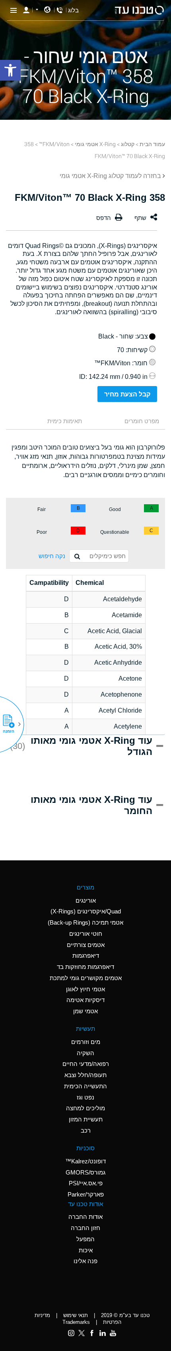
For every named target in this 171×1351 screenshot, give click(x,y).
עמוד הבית (152, 144)
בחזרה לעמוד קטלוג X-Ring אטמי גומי (110, 175)
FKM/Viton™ (54, 144)
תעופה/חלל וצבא (85, 1075)
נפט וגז (85, 1097)
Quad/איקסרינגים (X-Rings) (86, 911)
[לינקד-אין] (102, 1333)
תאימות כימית (64, 421)
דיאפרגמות (85, 955)
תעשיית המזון (86, 1119)
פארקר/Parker (86, 1194)
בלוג (73, 10)
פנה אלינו (85, 1261)
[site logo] (139, 10)
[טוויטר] (81, 1333)
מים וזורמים (85, 1041)
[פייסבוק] (92, 1333)
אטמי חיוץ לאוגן (85, 989)
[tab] (127, 422)
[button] (11, 724)
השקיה (85, 1053)
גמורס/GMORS (85, 1172)
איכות (86, 1250)
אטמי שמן (85, 1011)
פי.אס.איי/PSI (86, 1183)
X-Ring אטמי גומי (95, 144)
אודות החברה (85, 1216)
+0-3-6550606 (60, 10)
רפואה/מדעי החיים (85, 1063)
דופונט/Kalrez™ (85, 1161)
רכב (86, 1130)
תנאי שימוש (75, 1315)
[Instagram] (71, 1333)
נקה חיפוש (52, 556)
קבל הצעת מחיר (127, 394)
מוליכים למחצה (85, 1108)
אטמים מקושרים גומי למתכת (86, 978)
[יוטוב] (113, 1333)
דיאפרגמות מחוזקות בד (85, 966)
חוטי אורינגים (85, 933)
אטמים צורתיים (86, 944)
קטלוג (127, 144)
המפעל (85, 1239)
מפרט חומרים (141, 421)
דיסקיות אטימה (85, 999)
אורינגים (86, 900)
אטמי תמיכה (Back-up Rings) (85, 922)
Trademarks (76, 1322)
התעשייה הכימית (85, 1086)
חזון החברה (85, 1227)
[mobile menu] (13, 10)
